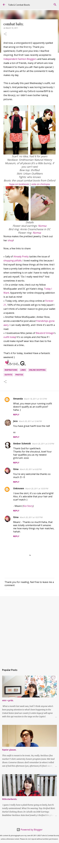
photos (19, 374)
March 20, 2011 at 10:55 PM (36, 488)
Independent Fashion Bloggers (20, 59)
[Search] (55, 4)
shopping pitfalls (12, 260)
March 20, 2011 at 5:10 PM (43, 443)
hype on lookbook (19, 184)
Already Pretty (21, 256)
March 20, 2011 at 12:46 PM (30, 421)
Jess (15, 421)
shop (10, 240)
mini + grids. (7, 700)
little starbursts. (9, 799)
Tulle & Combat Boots (19, 4)
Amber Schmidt (22, 443)
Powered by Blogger (31, 829)
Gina (15, 469)
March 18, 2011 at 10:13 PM (35, 398)
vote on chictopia (40, 184)
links (23, 370)
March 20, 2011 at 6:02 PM (31, 469)
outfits (8, 374)
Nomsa (42, 225)
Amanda (18, 398)
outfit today (9, 337)
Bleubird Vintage (45, 333)
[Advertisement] (29, 630)
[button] (5, 34)
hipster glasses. (9, 750)
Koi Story (28, 506)
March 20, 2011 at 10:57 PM (31, 517)
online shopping (37, 370)
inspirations (11, 370)
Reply (16, 414)
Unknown (18, 488)
